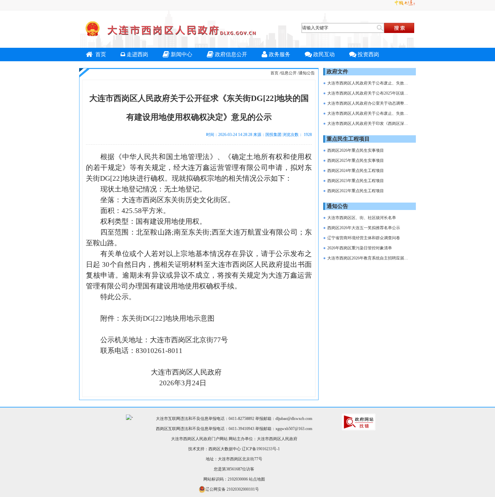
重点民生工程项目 (348, 139)
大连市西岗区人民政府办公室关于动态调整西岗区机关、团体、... (369, 103)
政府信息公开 (231, 54)
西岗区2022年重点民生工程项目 (355, 190)
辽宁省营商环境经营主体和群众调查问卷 (363, 238)
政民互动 (324, 54)
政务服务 (279, 54)
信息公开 (288, 73)
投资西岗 (368, 54)
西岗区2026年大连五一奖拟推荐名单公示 (363, 227)
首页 (100, 54)
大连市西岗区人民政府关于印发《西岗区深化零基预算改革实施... (369, 123)
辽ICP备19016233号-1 (261, 449)
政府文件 (337, 71)
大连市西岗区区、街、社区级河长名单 (361, 217)
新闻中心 (181, 54)
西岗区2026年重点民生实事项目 (355, 150)
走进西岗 (137, 54)
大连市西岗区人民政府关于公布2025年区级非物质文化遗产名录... (369, 93)
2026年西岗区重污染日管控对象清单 (359, 248)
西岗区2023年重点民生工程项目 (355, 180)
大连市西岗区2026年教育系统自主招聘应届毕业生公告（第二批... (369, 258)
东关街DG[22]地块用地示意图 (168, 318)
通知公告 (307, 73)
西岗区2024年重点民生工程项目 (355, 170)
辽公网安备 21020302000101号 (232, 489)
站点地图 (257, 479)
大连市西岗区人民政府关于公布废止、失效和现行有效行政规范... (369, 83)
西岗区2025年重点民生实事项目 (355, 160)
